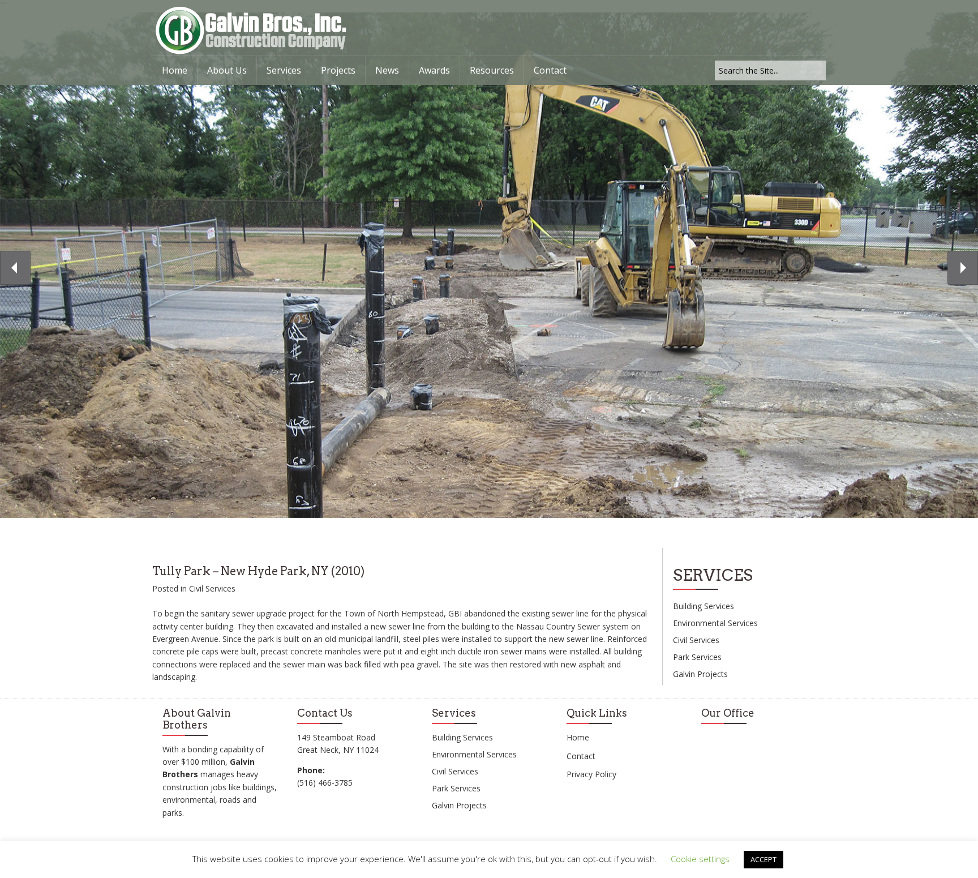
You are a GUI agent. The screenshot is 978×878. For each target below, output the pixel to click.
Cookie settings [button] (700, 858)
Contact (550, 70)
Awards (434, 70)
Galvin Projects (700, 674)
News (387, 70)
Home (174, 70)
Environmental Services (715, 623)
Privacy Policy (591, 774)
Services (284, 70)
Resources (492, 70)
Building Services (703, 606)
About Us (227, 70)
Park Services (697, 657)
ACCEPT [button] (763, 859)
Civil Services (212, 588)
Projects (338, 70)
